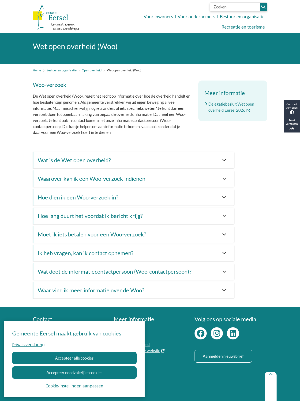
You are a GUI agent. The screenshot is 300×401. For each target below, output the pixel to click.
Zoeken (263, 7)
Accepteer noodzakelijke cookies (74, 372)
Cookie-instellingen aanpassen (74, 386)
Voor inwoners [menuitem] (158, 16)
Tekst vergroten (292, 121)
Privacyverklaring (28, 344)
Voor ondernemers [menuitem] (196, 16)
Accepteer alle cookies (74, 358)
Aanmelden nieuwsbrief (223, 356)
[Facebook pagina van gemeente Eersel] (201, 333)
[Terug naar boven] (271, 386)
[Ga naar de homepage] (56, 17)
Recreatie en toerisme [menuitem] (243, 26)
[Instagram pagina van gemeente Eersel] (217, 333)
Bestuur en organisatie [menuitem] (242, 16)
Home (37, 70)
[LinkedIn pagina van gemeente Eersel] (233, 333)
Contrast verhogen (292, 105)
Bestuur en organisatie (61, 70)
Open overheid (91, 70)
